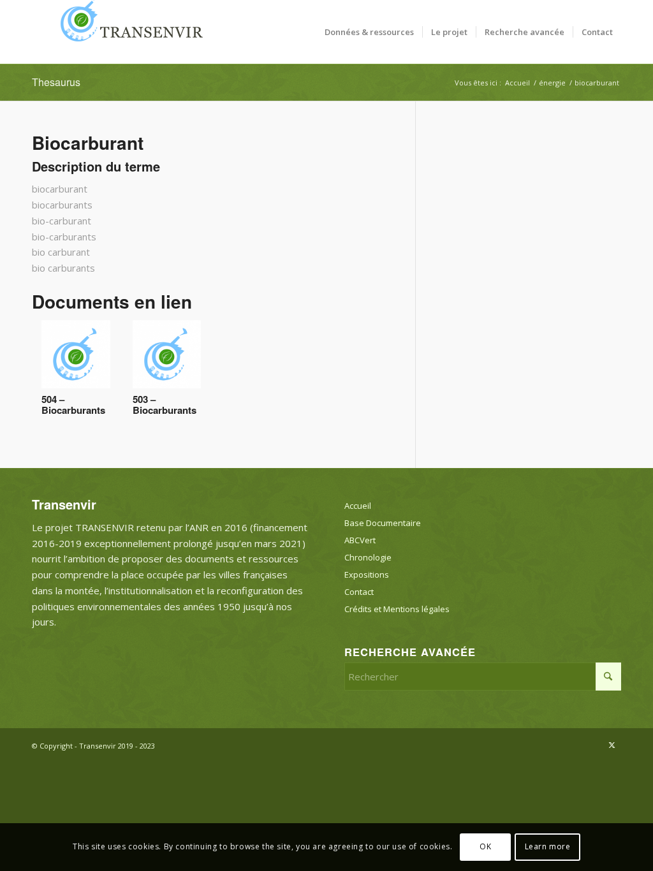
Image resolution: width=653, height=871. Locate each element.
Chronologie (368, 557)
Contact (359, 591)
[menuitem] (369, 32)
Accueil (357, 505)
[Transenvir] (127, 32)
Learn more (548, 846)
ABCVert (360, 540)
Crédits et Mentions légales (397, 609)
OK (485, 846)
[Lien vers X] (611, 744)
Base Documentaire (382, 523)
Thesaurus (56, 82)
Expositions (366, 574)
